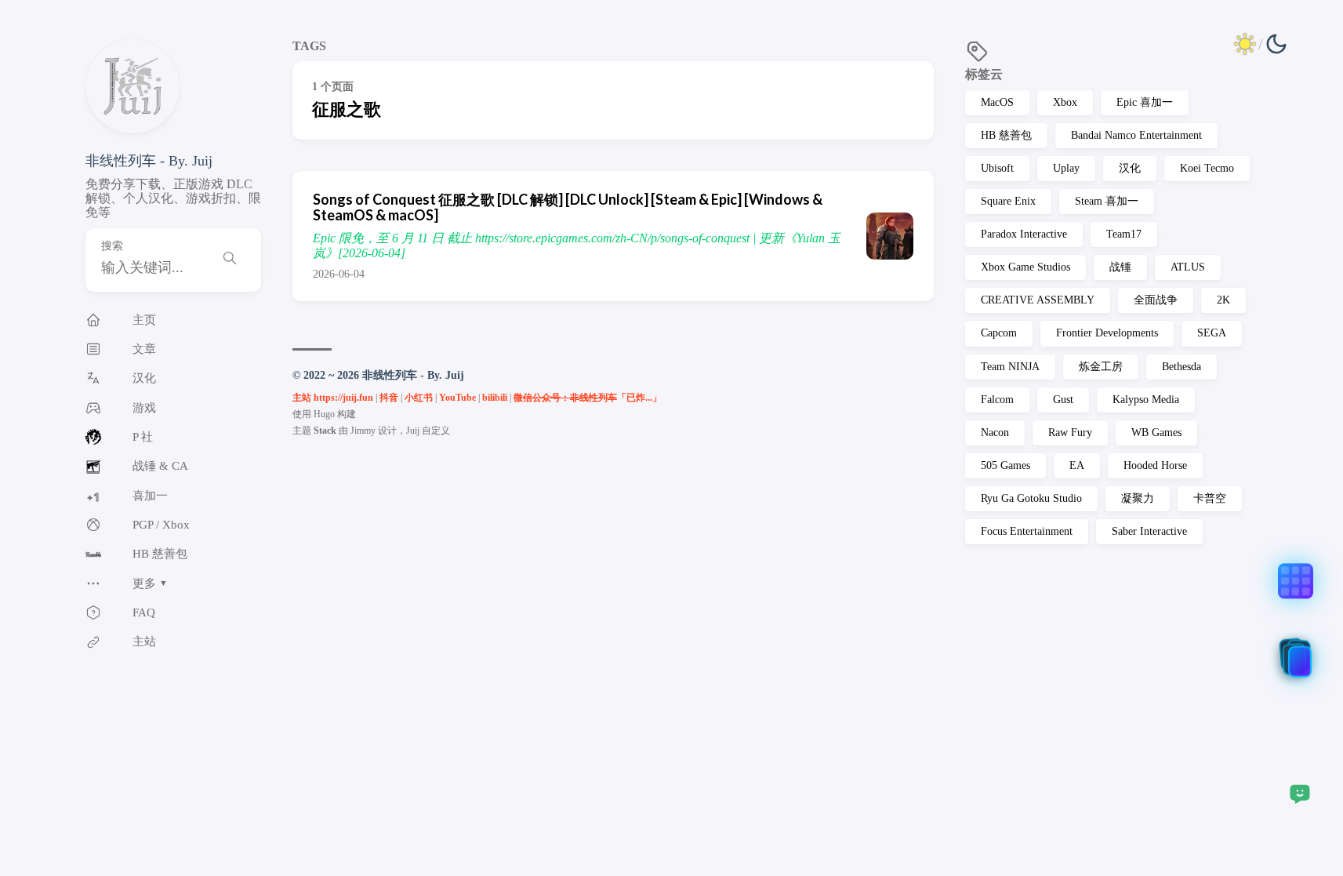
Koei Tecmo (1207, 168)
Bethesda (1181, 367)
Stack (325, 430)
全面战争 (1156, 300)
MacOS (997, 102)
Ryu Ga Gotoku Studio (1031, 498)
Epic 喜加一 (1144, 102)
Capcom (999, 333)
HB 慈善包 (1006, 135)
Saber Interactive (1149, 531)
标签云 (984, 74)
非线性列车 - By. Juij (148, 161)
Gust (1063, 399)
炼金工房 (1101, 367)
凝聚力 (1137, 498)
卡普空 (1209, 498)
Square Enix (1008, 201)
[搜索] (229, 260)
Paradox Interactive (1024, 234)
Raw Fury (1070, 432)
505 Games (1005, 465)
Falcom (997, 399)
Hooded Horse (1155, 465)
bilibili (494, 397)
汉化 (1130, 168)
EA (1076, 465)
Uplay (1066, 168)
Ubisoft (997, 168)
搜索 (112, 246)
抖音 (388, 397)
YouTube (457, 397)
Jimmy (363, 430)
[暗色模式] (1260, 44)
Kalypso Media (1146, 399)
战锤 (1120, 267)
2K (1223, 300)
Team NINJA (1010, 367)
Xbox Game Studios (1025, 267)
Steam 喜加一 (1106, 201)
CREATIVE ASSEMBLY (1037, 300)
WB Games (1156, 432)
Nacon (995, 432)
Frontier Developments (1107, 333)
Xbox (1065, 102)
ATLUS (1188, 267)
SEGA (1211, 333)
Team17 (1124, 234)
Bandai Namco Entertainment (1136, 135)
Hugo (324, 414)
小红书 (419, 397)
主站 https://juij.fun (332, 397)
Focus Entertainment (1027, 531)
